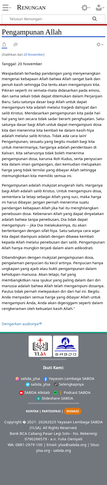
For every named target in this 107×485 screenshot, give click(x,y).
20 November (34, 54)
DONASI (72, 411)
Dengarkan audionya (20, 323)
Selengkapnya (71, 384)
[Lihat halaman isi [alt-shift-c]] (4, 45)
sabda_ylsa (30, 378)
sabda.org (62, 450)
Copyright (12, 421)
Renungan (31, 7)
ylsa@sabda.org (72, 444)
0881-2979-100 (29, 444)
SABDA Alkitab (36, 392)
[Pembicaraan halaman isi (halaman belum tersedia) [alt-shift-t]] (15, 45)
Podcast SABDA (77, 392)
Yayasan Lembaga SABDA (71, 378)
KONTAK (32, 411)
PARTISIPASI (51, 411)
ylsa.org (43, 450)
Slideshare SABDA (57, 398)
